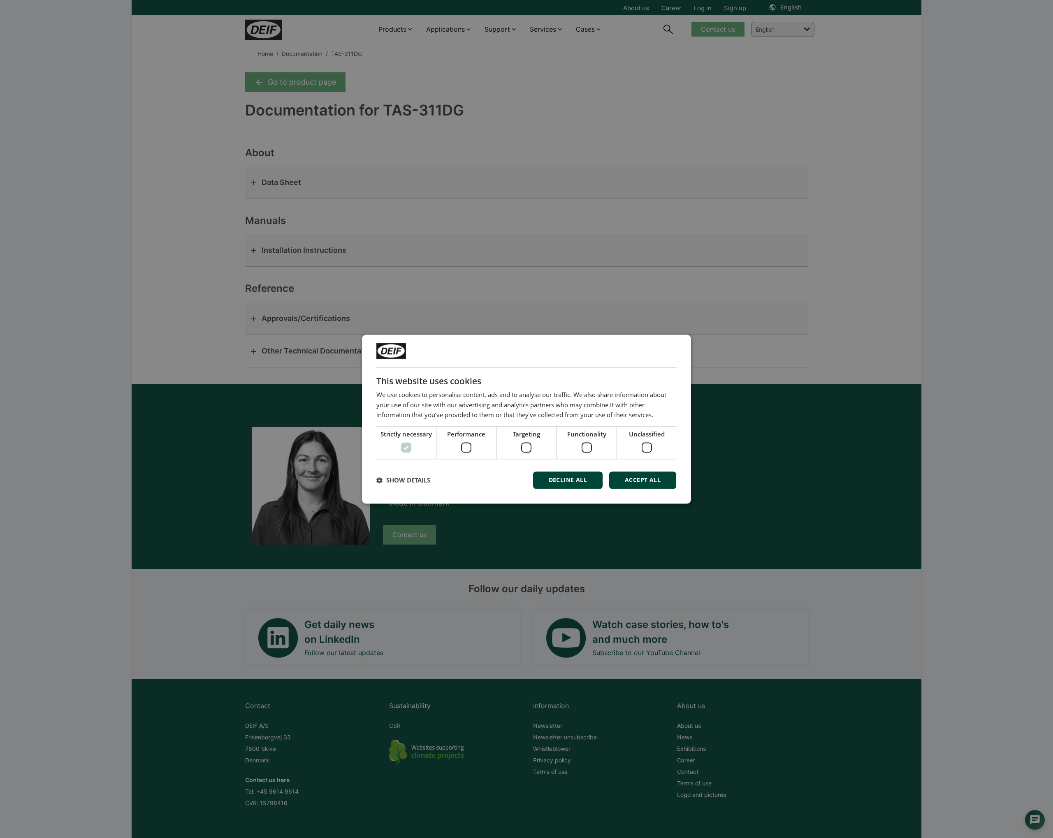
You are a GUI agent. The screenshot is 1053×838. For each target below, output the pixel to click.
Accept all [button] (643, 480)
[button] (403, 480)
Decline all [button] (568, 480)
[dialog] (526, 419)
